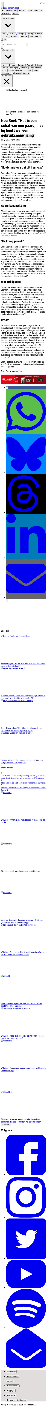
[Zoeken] (27, 44)
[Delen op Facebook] (7, 387)
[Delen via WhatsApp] (26, 433)
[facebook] (26, 1174)
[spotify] (26, 1327)
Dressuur (24, 140)
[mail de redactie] (26, 1367)
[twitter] (26, 1258)
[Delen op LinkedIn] (26, 558)
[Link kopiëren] (7, 600)
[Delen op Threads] (26, 512)
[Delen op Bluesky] (26, 473)
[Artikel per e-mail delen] (26, 597)
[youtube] (26, 1287)
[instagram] (26, 1217)
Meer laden (6, 1124)
